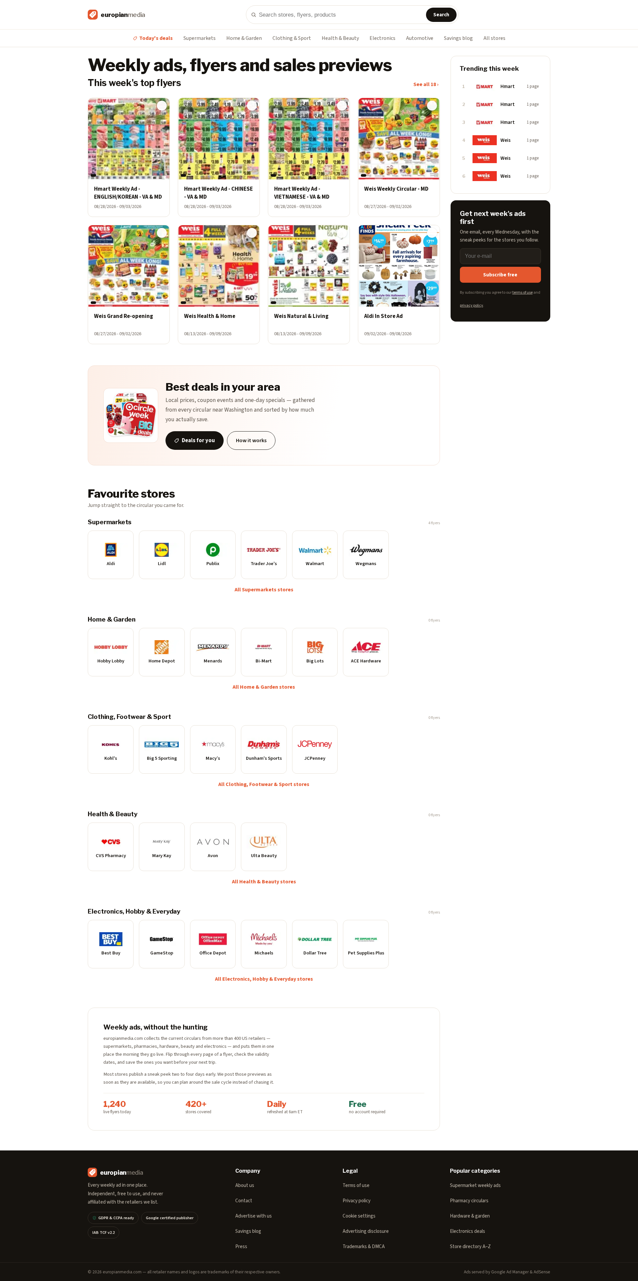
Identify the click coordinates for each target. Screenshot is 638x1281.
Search (441, 14)
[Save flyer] (162, 105)
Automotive (419, 38)
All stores (494, 38)
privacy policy (471, 305)
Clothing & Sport (291, 38)
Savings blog (458, 38)
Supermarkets (199, 38)
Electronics (382, 38)
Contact (243, 1200)
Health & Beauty (340, 38)
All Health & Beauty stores (264, 881)
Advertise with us (253, 1216)
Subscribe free (500, 274)
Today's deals (156, 38)
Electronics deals (467, 1231)
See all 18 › (426, 84)
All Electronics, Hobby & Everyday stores (264, 979)
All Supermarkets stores (264, 589)
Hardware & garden (470, 1216)
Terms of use (356, 1185)
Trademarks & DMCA (364, 1246)
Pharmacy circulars (469, 1200)
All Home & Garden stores (264, 687)
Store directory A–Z (470, 1246)
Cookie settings (359, 1216)
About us (244, 1185)
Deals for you (198, 440)
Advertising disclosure (366, 1231)
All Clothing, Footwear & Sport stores (263, 784)
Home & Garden (244, 38)
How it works (251, 440)
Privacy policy (357, 1200)
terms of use (522, 292)
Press (241, 1246)
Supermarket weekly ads (475, 1185)
